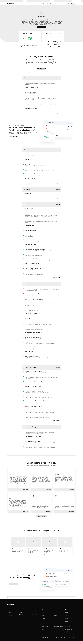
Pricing (48, 3)
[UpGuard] (10, 3)
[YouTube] (31, 637)
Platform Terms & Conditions (55, 637)
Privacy (74, 637)
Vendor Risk (22, 612)
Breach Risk (34, 612)
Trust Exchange (34, 614)
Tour (61, 3)
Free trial (68, 3)
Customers (57, 3)
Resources (52, 3)
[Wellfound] (29, 637)
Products (38, 3)
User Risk (21, 614)
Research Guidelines (64, 637)
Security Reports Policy (13, 597)
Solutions (43, 3)
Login (64, 3)
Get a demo (73, 3)
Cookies (70, 637)
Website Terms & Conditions (45, 637)
